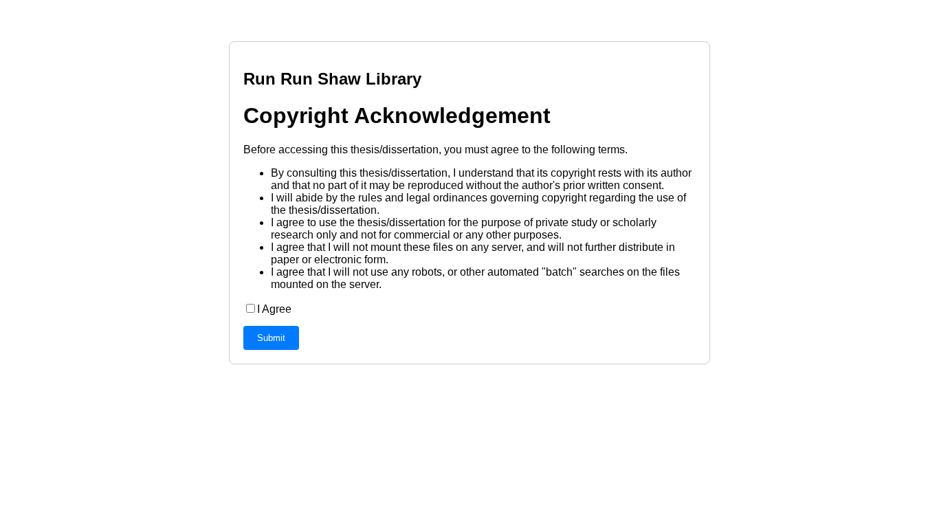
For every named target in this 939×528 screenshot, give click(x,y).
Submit (271, 338)
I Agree (274, 309)
